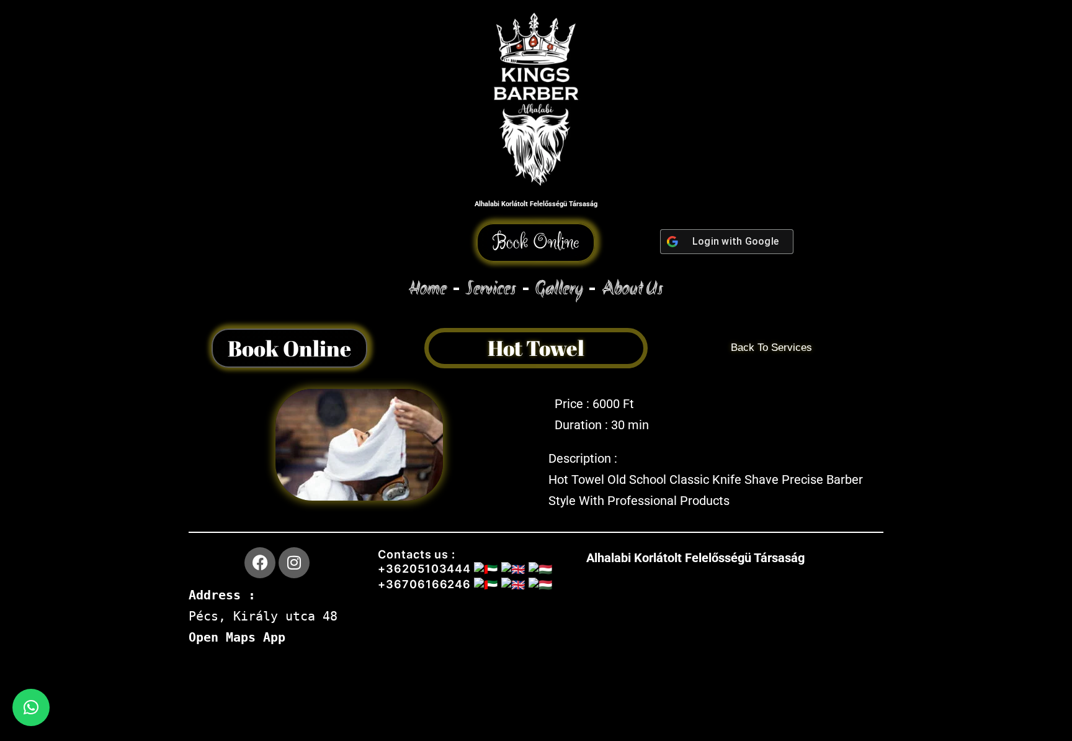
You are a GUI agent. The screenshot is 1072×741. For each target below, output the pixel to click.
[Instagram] (294, 562)
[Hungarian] (212, 231)
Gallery (559, 288)
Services (491, 288)
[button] (535, 242)
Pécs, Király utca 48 (263, 616)
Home (428, 288)
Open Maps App (237, 637)
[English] (196, 231)
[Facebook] (259, 562)
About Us (632, 288)
